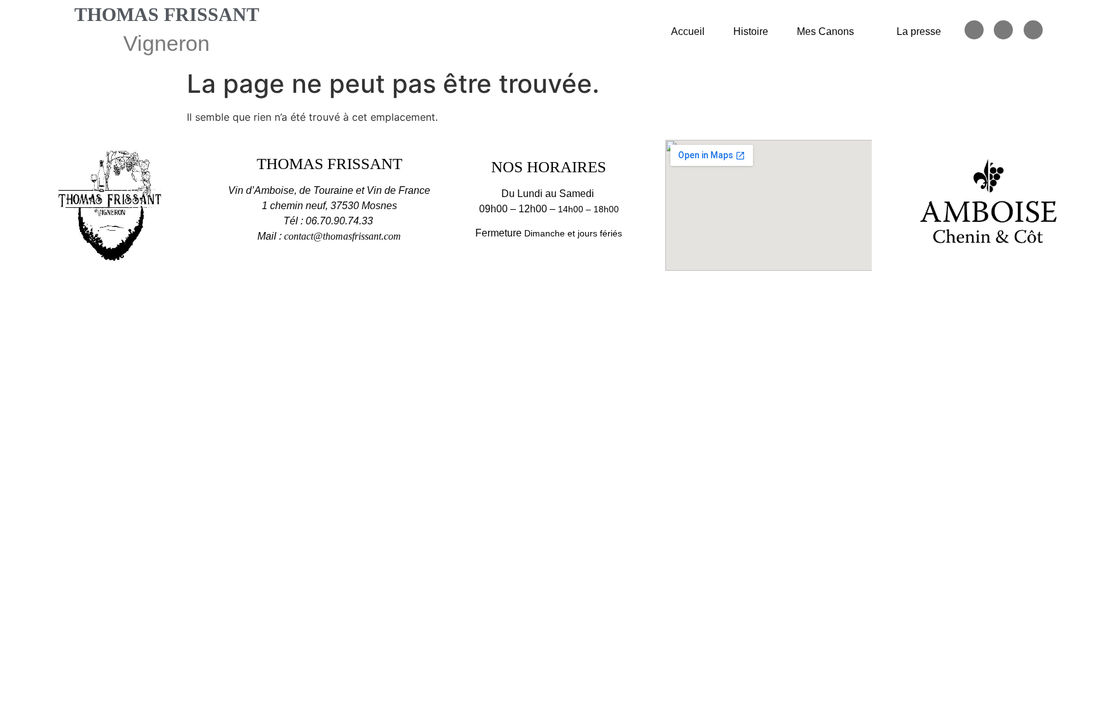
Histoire (750, 31)
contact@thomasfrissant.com (342, 236)
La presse (919, 31)
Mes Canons (825, 31)
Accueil (688, 31)
